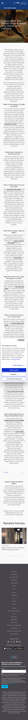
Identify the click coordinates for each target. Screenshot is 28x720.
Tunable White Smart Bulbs (14, 420)
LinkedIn (14, 641)
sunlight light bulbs (14, 189)
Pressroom (14, 608)
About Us (14, 592)
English (14, 657)
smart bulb (19, 431)
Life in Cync (14, 585)
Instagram (19, 641)
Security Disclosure (14, 633)
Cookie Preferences (17, 365)
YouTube (16, 641)
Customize (13, 374)
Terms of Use (14, 622)
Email (3, 669)
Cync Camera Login (10, 8)
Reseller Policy (14, 619)
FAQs (14, 613)
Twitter (8, 641)
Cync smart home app (15, 391)
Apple (8, 648)
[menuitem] (14, 472)
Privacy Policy (16, 359)
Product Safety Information (14, 611)
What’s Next (14, 571)
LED (14, 598)
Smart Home (14, 595)
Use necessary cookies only (14, 378)
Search (14, 3)
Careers (14, 601)
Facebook (11, 641)
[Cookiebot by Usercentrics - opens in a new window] (19, 340)
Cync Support (14, 580)
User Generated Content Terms (14, 625)
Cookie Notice (14, 628)
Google (19, 648)
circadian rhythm (10, 124)
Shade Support (14, 583)
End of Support (14, 574)
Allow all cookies (14, 370)
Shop (14, 588)
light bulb (17, 257)
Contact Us (14, 604)
